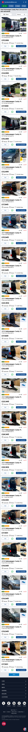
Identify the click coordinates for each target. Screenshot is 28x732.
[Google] (14, 703)
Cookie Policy (20, 711)
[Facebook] (8, 703)
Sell (25, 6)
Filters (7, 14)
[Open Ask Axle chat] (25, 729)
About (4, 711)
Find (12, 6)
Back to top (13, 710)
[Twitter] (4, 703)
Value (18, 6)
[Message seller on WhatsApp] (12, 46)
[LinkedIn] (24, 703)
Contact (8, 711)
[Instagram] (19, 703)
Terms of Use (14, 711)
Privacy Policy (14, 713)
